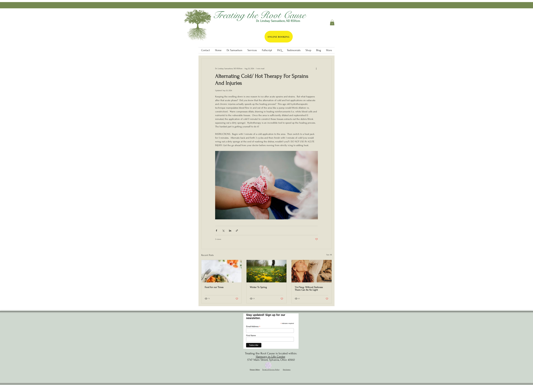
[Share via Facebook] (216, 230)
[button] (332, 22)
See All (329, 255)
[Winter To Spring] (267, 271)
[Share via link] (237, 230)
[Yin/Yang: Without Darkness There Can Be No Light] (311, 271)
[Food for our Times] (221, 271)
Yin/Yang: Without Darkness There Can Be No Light (309, 288)
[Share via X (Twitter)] (223, 230)
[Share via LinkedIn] (230, 230)
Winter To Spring (258, 287)
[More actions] (316, 68)
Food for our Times (214, 287)
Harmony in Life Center (270, 356)
